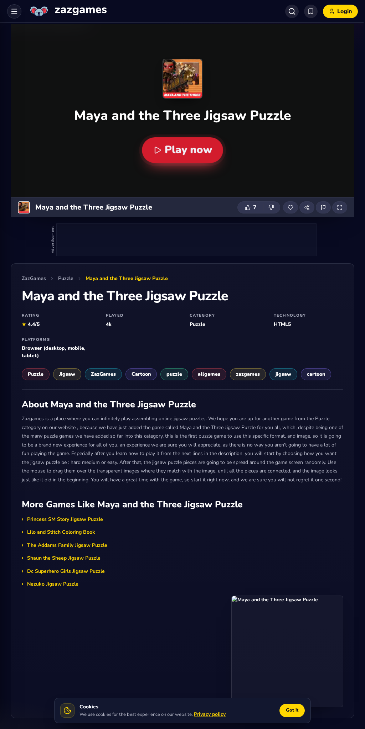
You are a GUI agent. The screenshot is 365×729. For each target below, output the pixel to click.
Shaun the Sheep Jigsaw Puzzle (64, 558)
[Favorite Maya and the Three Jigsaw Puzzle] (290, 207)
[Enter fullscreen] (339, 207)
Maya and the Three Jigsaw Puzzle (127, 278)
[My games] (311, 11)
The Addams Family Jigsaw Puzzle (67, 545)
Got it (292, 710)
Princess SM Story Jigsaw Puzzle (65, 519)
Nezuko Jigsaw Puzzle (52, 584)
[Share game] (306, 207)
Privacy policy (210, 714)
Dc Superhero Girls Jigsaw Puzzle (66, 571)
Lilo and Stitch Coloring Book (61, 532)
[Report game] (323, 207)
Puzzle (65, 278)
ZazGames (34, 278)
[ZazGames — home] (68, 11)
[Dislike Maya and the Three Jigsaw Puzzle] (271, 207)
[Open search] (292, 11)
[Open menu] (14, 11)
